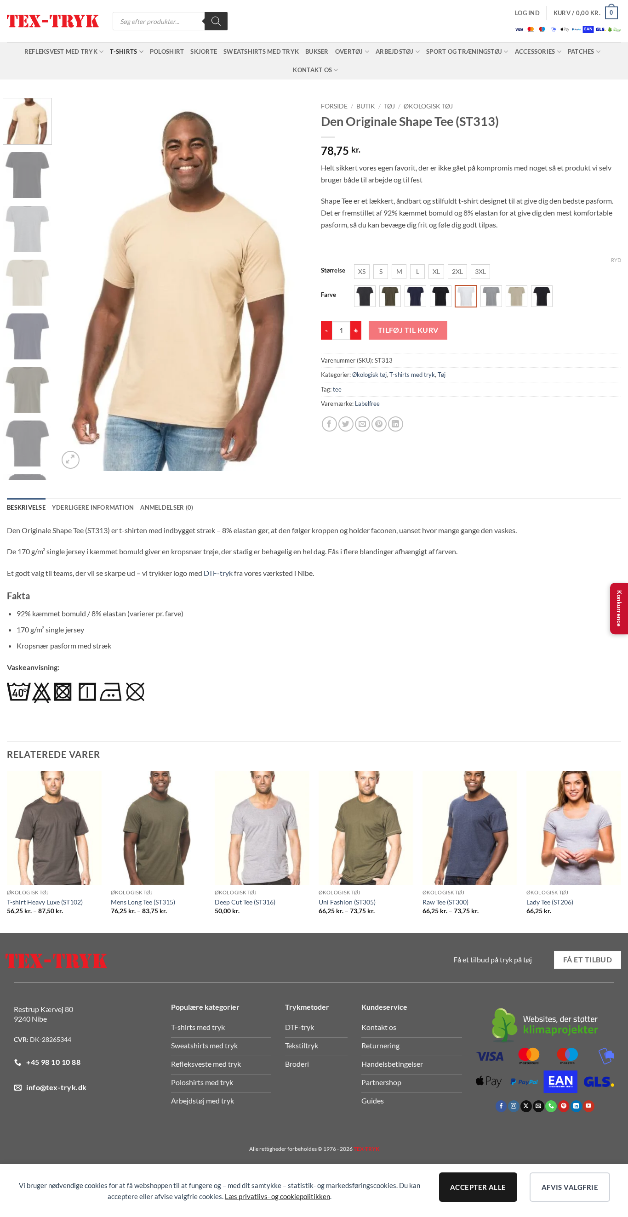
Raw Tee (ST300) (445, 902)
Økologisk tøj (428, 106)
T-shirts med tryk (412, 374)
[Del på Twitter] (346, 424)
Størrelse (333, 270)
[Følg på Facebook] (501, 1106)
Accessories (535, 51)
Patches (581, 51)
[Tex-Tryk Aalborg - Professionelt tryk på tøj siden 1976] (53, 21)
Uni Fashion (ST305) (347, 902)
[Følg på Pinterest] (564, 1106)
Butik (365, 106)
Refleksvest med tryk (60, 51)
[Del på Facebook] (329, 424)
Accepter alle (478, 1187)
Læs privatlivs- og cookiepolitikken (277, 1196)
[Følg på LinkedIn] (576, 1106)
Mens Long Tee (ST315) (143, 902)
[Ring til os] (551, 1106)
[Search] (216, 21)
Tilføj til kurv (408, 330)
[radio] (361, 272)
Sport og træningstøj (464, 51)
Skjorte (203, 51)
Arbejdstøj (395, 51)
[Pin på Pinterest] (379, 424)
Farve (328, 295)
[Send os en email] (538, 1106)
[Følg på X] (526, 1106)
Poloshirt (167, 51)
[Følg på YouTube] (588, 1106)
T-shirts (123, 51)
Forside (334, 106)
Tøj (389, 106)
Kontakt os (312, 70)
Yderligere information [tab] (93, 507)
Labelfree (367, 403)
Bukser (317, 51)
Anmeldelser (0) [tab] (166, 507)
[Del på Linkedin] (395, 424)
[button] (527, 13)
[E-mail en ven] (362, 424)
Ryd (616, 260)
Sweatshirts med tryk (261, 51)
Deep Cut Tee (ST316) (245, 902)
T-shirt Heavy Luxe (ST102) (45, 902)
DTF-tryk (218, 573)
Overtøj (349, 51)
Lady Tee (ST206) (549, 902)
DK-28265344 (50, 1039)
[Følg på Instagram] (514, 1106)
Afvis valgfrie (570, 1187)
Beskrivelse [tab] (26, 507)
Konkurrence (619, 608)
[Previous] (75, 284)
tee (337, 389)
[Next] (290, 284)
